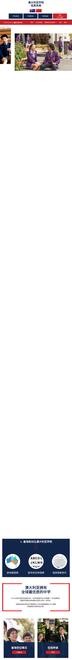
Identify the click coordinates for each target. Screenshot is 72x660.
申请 (52, 652)
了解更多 (19, 652)
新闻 (65, 22)
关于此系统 (39, 22)
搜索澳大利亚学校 (50, 22)
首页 (32, 22)
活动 (60, 22)
